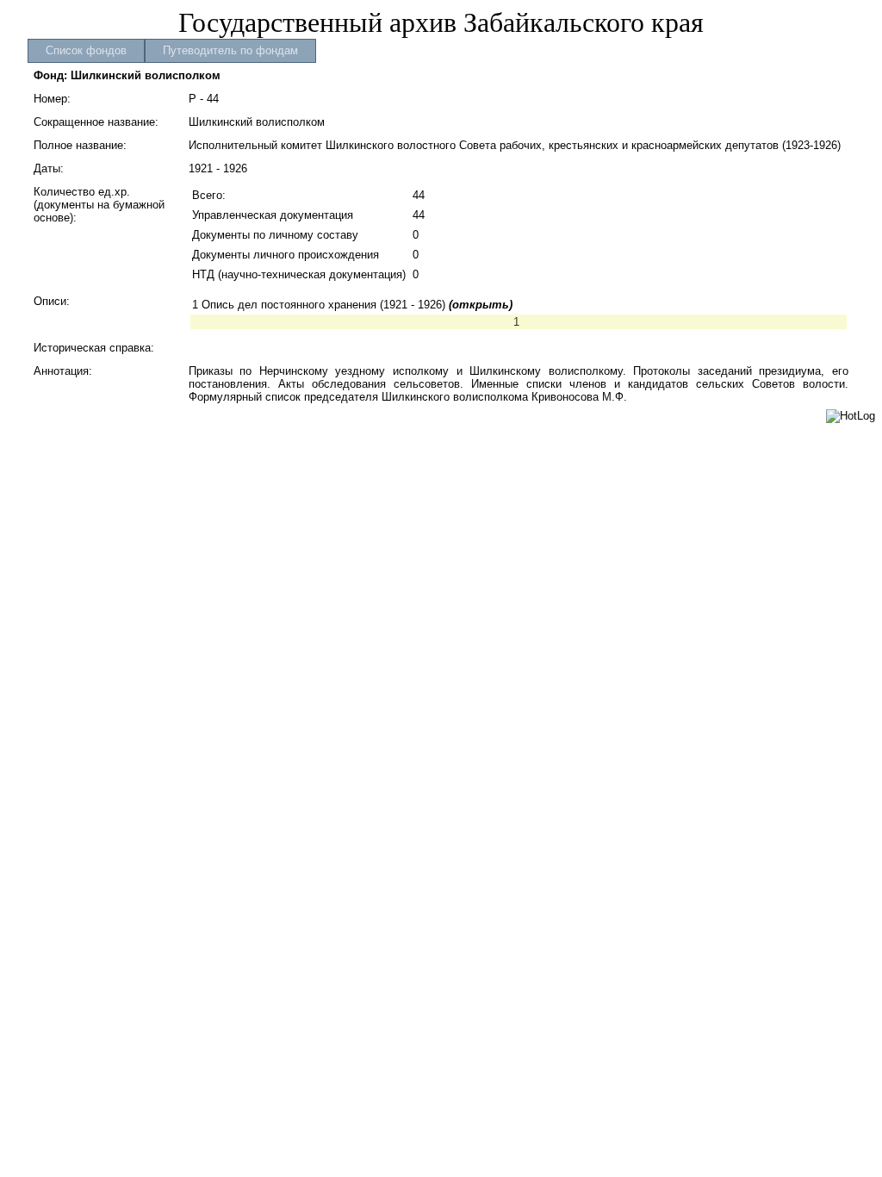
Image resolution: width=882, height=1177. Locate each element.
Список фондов (86, 50)
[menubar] (172, 51)
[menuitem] (86, 51)
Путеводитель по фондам (230, 50)
